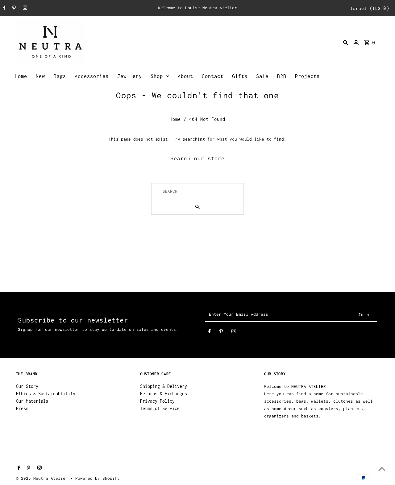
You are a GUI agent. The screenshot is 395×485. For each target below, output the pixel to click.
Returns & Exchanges (163, 393)
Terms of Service (160, 408)
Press (22, 408)
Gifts (239, 76)
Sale (262, 76)
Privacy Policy (157, 401)
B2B (281, 76)
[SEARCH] (346, 42)
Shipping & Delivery (163, 386)
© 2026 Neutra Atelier (43, 478)
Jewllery (129, 76)
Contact (212, 76)
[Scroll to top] (382, 469)
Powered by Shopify (97, 478)
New (40, 76)
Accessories (92, 76)
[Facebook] (4, 8)
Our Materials (32, 401)
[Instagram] (24, 8)
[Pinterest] (13, 8)
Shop (157, 76)
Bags (60, 76)
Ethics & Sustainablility (45, 393)
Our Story (27, 386)
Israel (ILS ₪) (369, 8)
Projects (307, 76)
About (185, 76)
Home (21, 76)
